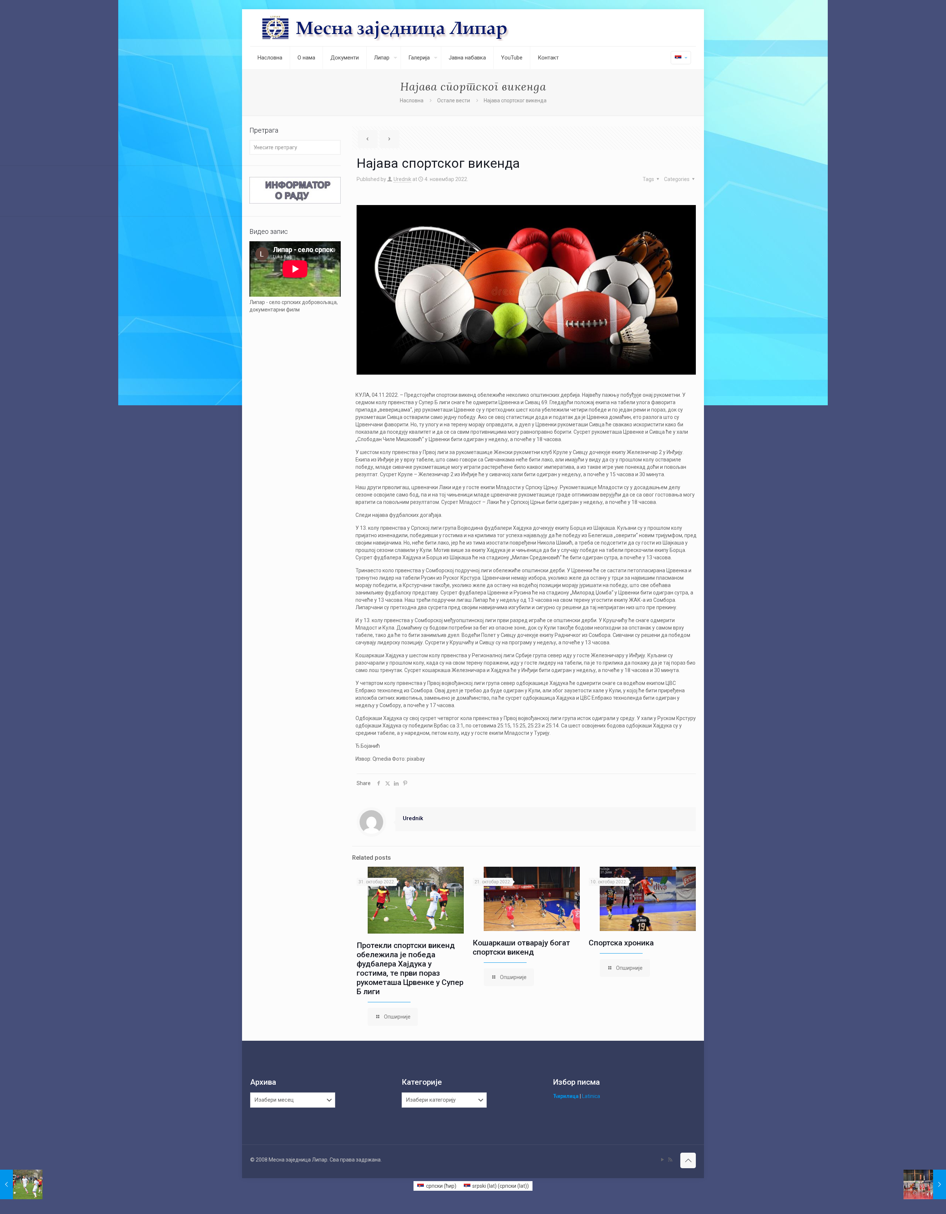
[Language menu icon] (681, 57)
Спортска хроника (621, 942)
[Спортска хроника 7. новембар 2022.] (925, 1184)
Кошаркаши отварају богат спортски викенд (521, 947)
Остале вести (453, 100)
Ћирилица (566, 1096)
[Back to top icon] (688, 1160)
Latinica (591, 1096)
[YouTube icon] (662, 1159)
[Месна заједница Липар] (413, 27)
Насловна (411, 100)
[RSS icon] (670, 1159)
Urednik (402, 179)
